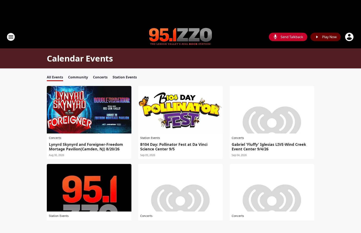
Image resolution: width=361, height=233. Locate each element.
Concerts (100, 77)
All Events (55, 77)
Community (78, 77)
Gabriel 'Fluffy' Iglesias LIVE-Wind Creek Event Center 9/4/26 (269, 146)
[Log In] (349, 37)
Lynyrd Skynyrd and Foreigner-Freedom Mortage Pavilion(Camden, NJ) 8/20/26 (86, 146)
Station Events (125, 77)
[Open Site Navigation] (11, 37)
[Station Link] (180, 37)
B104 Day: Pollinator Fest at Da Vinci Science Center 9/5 (173, 146)
